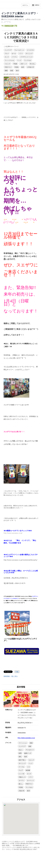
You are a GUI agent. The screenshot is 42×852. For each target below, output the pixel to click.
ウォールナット (19, 50)
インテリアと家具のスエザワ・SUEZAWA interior (19, 15)
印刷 (16, 672)
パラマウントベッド (26, 57)
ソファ (21, 53)
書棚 (6, 70)
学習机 (16, 67)
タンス (7, 57)
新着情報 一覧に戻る (11, 676)
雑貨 (11, 70)
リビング (7, 64)
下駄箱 (15, 64)
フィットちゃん (9, 60)
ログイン (25, 5)
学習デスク (8, 67)
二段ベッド (23, 64)
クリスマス (30, 50)
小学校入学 (30, 67)
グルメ (7, 53)
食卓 (17, 70)
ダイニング (29, 53)
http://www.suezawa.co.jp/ (26, 738)
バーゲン (14, 57)
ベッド (19, 60)
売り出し (32, 64)
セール (14, 53)
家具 (22, 67)
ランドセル (27, 60)
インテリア (8, 50)
